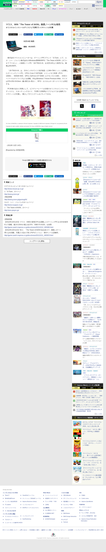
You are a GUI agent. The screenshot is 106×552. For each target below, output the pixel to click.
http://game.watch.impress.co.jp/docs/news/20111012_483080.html (28, 227)
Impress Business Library (29, 501)
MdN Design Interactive (69, 516)
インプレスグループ (80, 530)
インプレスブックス (28, 516)
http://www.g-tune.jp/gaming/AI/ (15, 199)
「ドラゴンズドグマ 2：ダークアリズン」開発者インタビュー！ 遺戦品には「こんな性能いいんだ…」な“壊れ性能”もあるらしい (92, 379)
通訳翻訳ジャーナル (69, 501)
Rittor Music (46, 492)
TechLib (65, 522)
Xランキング (81, 113)
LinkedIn (60, 34)
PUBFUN (82, 504)
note (50, 34)
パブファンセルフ (86, 507)
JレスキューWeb (68, 504)
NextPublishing (26, 519)
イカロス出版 (65, 492)
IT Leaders (8, 504)
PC (48, 9)
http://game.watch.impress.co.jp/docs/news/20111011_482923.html (28, 235)
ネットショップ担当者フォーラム (31, 498)
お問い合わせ (23, 530)
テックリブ (64, 519)
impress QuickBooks (87, 501)
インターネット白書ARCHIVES (13, 522)
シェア (29, 34)
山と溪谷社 (46, 507)
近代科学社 (46, 516)
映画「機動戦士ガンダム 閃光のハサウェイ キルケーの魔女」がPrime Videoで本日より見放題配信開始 (89, 35)
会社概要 (70, 530)
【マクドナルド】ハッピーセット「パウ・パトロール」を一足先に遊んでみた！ (92, 463)
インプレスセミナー (28, 504)
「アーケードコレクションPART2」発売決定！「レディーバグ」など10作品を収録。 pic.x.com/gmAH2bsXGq (89, 149)
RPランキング (80, 115)
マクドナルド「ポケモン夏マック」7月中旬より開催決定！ (92, 431)
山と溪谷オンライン (50, 510)
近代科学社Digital (50, 519)
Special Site (81, 56)
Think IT (7, 495)
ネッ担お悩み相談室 (10, 511)
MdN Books (66, 513)
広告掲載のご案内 (34, 530)
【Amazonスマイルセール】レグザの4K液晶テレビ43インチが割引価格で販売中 (92, 194)
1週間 (91, 26)
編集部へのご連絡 (46, 530)
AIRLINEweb (67, 495)
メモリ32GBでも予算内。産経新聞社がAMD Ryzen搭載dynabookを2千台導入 (92, 91)
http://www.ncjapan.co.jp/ (13, 205)
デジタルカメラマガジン (12, 516)
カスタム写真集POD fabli (88, 516)
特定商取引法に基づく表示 (96, 530)
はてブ (40, 34)
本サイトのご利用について (10, 530)
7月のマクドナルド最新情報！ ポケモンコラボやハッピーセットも (90, 418)
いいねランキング (95, 115)
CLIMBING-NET (49, 513)
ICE (80, 492)
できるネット (8, 519)
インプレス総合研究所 (11, 501)
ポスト (14, 34)
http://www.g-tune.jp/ (11, 194)
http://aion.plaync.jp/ (11, 210)
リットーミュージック (51, 495)
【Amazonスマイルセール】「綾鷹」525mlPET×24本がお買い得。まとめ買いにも (92, 182)
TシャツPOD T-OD (51, 501)
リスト (20, 34)
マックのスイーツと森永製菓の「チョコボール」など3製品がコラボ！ (92, 477)
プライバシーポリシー (60, 530)
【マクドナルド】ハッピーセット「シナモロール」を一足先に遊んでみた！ (92, 470)
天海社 (83, 495)
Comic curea (85, 498)
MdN (62, 511)
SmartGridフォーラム (28, 495)
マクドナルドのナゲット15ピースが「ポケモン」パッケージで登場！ (92, 443)
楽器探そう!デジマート (51, 498)
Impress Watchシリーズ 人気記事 (88, 385)
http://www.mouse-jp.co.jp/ (13, 189)
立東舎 (47, 504)
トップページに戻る (37, 241)
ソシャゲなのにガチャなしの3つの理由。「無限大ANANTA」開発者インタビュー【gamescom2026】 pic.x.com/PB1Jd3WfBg (88, 135)
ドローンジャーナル (10, 507)
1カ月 (99, 26)
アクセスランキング (83, 23)
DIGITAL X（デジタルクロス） (30, 507)
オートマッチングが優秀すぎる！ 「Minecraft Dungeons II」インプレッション (92, 271)
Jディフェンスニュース (69, 498)
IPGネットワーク (84, 510)
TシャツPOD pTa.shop (88, 513)
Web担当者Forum (10, 498)
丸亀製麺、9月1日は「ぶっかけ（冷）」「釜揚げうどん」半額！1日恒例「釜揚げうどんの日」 (89, 397)
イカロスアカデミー (69, 507)
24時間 (84, 26)
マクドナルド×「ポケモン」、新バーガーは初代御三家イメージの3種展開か (92, 455)
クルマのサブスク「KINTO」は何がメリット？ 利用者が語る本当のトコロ (92, 70)
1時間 (76, 26)
